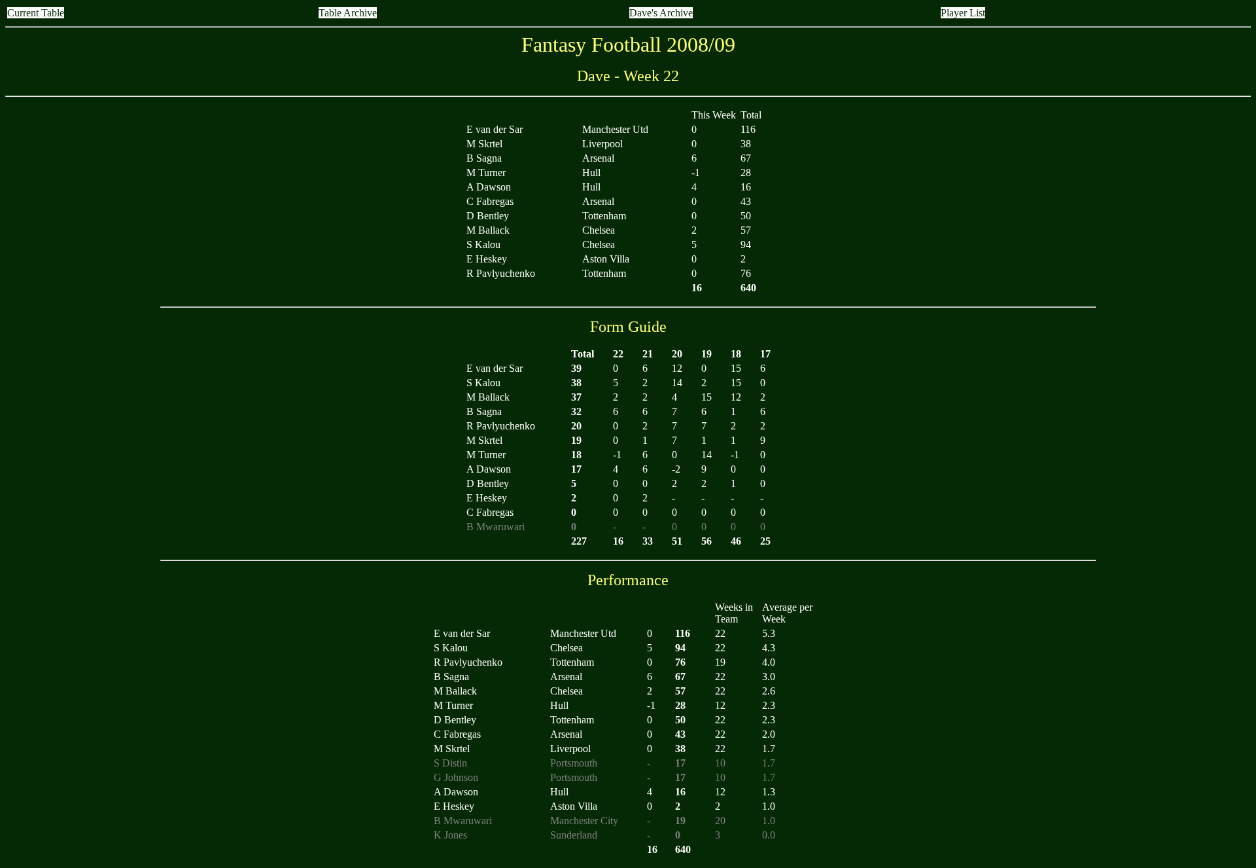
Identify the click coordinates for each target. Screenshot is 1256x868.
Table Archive (348, 12)
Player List (963, 12)
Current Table (35, 12)
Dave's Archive (661, 12)
